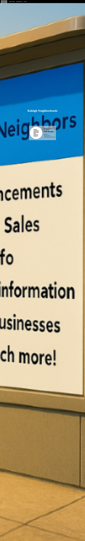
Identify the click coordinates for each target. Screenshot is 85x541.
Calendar (25, 1)
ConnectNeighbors (4, 2)
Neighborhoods (19, 1)
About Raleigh (12, 1)
